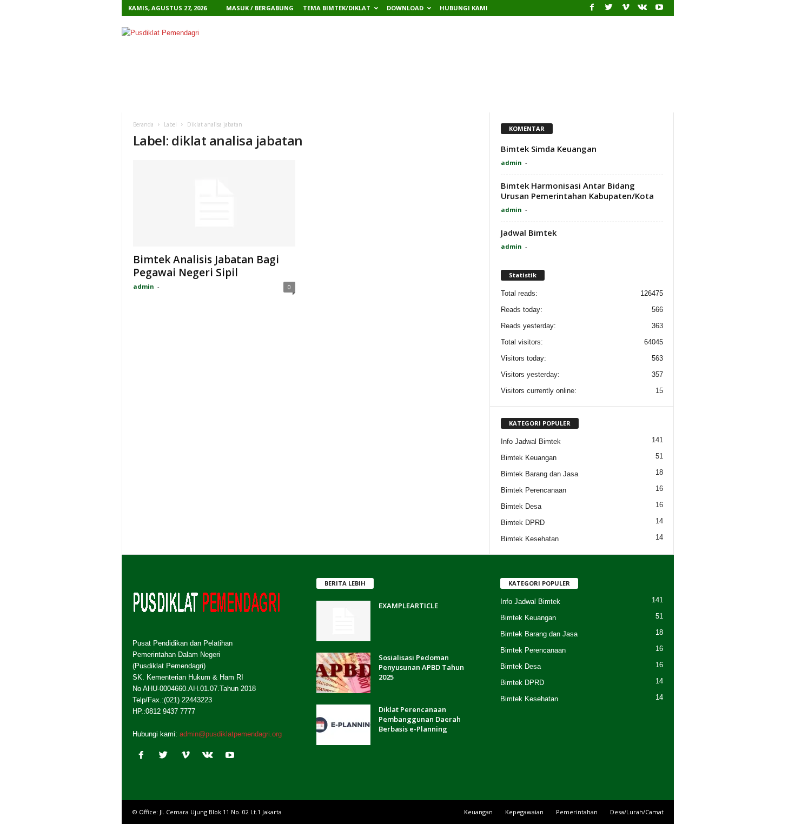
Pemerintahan (577, 812)
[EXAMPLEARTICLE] (343, 621)
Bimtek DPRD (523, 523)
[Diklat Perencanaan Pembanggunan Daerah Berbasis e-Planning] (343, 725)
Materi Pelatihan (281, 100)
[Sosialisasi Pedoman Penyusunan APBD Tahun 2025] (343, 673)
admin (143, 286)
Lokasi (357, 100)
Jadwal (411, 100)
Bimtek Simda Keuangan (549, 148)
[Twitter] (608, 8)
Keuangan (478, 812)
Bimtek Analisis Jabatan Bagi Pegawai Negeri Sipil (206, 266)
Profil (207, 100)
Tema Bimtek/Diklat (336, 8)
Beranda (159, 100)
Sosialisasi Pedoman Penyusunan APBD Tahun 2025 (421, 667)
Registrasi (473, 100)
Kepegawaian (524, 812)
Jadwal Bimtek (528, 232)
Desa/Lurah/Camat (637, 812)
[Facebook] (592, 8)
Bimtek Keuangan (528, 458)
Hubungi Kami (464, 8)
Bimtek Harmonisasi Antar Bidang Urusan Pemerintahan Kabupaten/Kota (577, 190)
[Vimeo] (625, 8)
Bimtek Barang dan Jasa (539, 474)
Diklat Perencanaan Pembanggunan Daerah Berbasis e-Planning (420, 719)
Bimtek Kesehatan (530, 539)
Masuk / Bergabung (260, 8)
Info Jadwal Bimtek (531, 441)
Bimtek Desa (521, 506)
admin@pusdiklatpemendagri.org (231, 734)
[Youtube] (659, 8)
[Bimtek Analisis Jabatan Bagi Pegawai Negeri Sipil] (214, 203)
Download (405, 8)
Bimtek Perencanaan (533, 490)
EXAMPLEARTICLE (408, 605)
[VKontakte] (642, 8)
